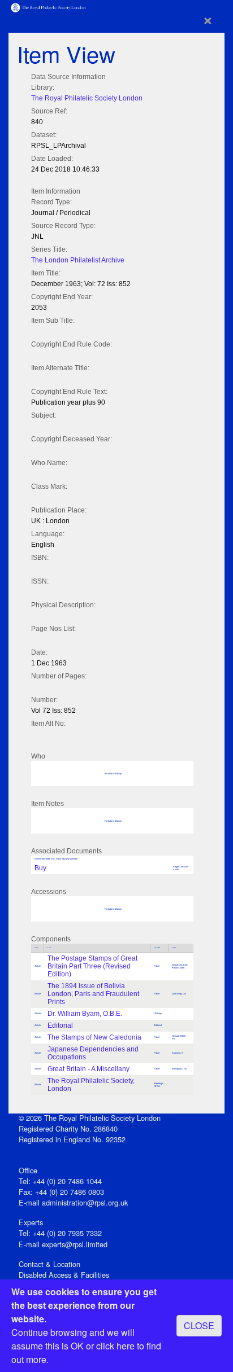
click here (115, 1345)
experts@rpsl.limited (74, 1244)
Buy (40, 868)
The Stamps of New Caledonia (94, 1037)
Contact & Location (49, 1264)
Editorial (60, 1025)
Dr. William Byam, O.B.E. (85, 1014)
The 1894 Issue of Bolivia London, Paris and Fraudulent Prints (93, 994)
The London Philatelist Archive (77, 260)
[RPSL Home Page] (48, 6)
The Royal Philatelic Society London (87, 98)
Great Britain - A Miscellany (89, 1069)
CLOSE (199, 1325)
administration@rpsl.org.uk (85, 1202)
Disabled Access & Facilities (64, 1274)
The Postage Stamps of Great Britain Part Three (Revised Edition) (92, 966)
